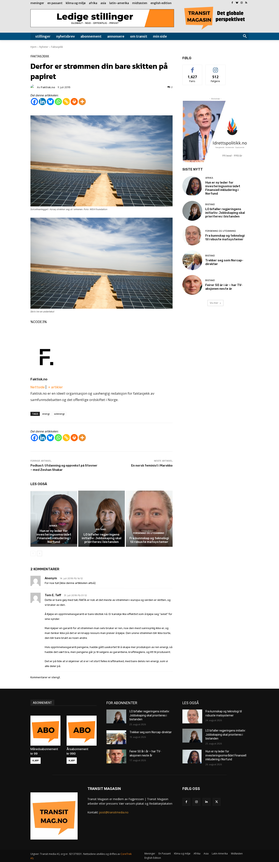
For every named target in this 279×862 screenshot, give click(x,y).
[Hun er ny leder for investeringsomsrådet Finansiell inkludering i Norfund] (53, 519)
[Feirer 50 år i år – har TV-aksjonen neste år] (192, 285)
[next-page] (39, 553)
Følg (215, 67)
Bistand (101, 529)
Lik (192, 67)
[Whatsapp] (58, 101)
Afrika (53, 526)
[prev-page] (33, 553)
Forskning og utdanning (148, 533)
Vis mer (214, 303)
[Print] (74, 101)
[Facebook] (232, 3)
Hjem (33, 47)
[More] (82, 101)
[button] (245, 36)
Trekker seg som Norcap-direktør (150, 732)
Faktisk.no (38, 379)
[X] (217, 802)
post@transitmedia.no (113, 812)
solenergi (59, 413)
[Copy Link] (66, 101)
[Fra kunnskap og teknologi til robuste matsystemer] (149, 519)
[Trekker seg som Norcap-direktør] (192, 260)
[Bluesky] (237, 3)
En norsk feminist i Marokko (152, 465)
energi (46, 413)
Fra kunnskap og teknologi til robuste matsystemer (149, 540)
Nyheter (43, 47)
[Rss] (246, 3)
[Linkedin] (42, 101)
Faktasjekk (57, 47)
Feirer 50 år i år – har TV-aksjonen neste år (223, 287)
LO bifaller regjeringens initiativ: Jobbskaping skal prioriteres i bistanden (101, 538)
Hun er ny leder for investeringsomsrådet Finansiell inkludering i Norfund (53, 536)
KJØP (35, 760)
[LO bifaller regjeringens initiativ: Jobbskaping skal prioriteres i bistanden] (101, 519)
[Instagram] (241, 3)
